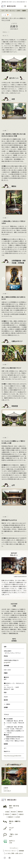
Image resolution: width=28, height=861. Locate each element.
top (2, 10)
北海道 (7, 812)
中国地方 (21, 814)
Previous (3, 116)
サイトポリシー (14, 848)
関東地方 (20, 812)
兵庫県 (18, 10)
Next (24, 116)
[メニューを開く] (25, 6)
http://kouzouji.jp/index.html (12, 756)
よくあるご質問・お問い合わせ (14, 853)
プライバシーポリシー (10, 851)
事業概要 (21, 851)
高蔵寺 (24, 10)
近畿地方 (14, 814)
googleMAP (7, 662)
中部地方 (7, 814)
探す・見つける (10, 10)
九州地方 (17, 817)
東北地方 (13, 812)
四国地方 (10, 817)
